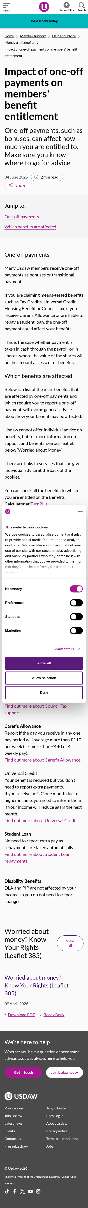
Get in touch (23, 1072)
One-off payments (22, 216)
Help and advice (64, 36)
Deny (44, 692)
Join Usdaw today (44, 21)
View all (70, 943)
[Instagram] (38, 1191)
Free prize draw (16, 1146)
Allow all (44, 663)
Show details (63, 649)
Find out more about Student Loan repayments (37, 857)
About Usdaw (56, 1123)
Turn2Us (39, 503)
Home (9, 36)
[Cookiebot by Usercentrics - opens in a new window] (63, 512)
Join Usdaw (13, 1115)
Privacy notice (56, 1131)
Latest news (13, 1123)
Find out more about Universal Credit (41, 820)
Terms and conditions (62, 1138)
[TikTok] (7, 1191)
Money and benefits (20, 42)
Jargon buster (56, 1108)
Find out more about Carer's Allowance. (43, 759)
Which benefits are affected (30, 226)
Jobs (49, 1146)
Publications (14, 1108)
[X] (22, 1191)
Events (10, 1131)
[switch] (76, 602)
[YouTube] (30, 1191)
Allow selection (44, 678)
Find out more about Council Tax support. (36, 709)
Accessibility (66, 10)
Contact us (13, 1138)
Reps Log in (54, 1115)
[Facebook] (14, 1191)
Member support (33, 36)
